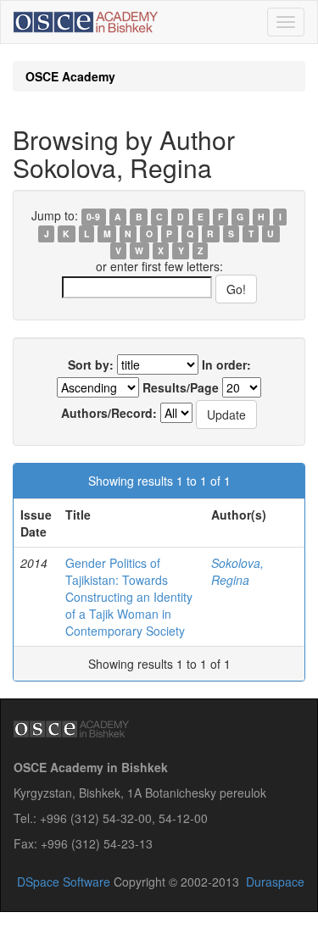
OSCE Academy (70, 76)
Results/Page (180, 387)
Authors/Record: (109, 412)
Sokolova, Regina (237, 571)
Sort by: (91, 364)
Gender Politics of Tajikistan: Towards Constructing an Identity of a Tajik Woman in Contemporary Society (128, 596)
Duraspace (275, 881)
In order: (226, 364)
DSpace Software (63, 881)
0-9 (93, 216)
